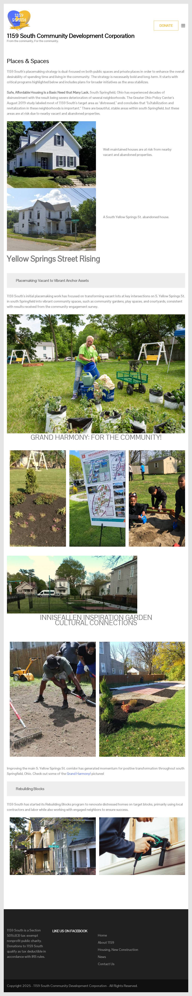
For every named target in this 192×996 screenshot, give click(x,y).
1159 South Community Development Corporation (71, 36)
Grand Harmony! (79, 773)
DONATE (166, 25)
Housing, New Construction (118, 949)
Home (102, 935)
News (102, 957)
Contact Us (106, 964)
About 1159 (106, 942)
